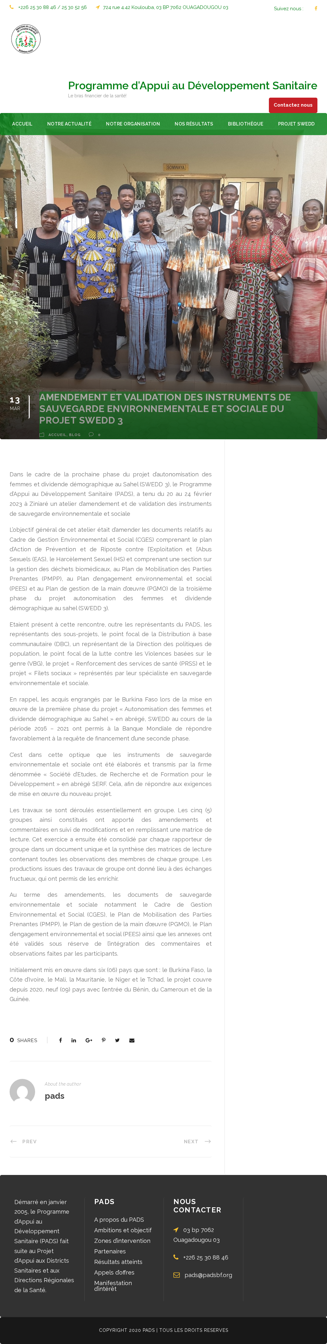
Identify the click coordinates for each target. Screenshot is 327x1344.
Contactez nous (293, 105)
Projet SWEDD (296, 123)
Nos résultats (194, 123)
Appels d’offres (114, 1272)
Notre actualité (69, 123)
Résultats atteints (118, 1262)
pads (55, 1096)
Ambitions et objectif (123, 1230)
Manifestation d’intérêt (113, 1286)
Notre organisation (133, 123)
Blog (75, 435)
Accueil (22, 123)
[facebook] (316, 9)
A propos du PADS (119, 1219)
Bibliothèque (245, 123)
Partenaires (110, 1251)
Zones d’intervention (122, 1240)
